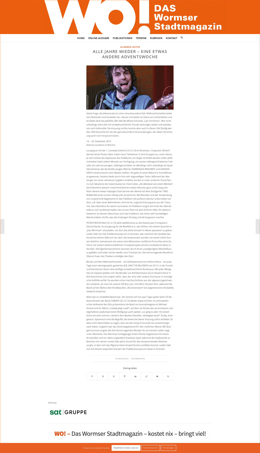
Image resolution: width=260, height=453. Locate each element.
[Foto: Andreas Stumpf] (130, 87)
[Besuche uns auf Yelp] (168, 376)
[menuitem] (80, 38)
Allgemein (125, 47)
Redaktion (140, 358)
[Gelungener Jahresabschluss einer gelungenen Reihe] (2, 226)
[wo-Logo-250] (130, 17)
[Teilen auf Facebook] (92, 376)
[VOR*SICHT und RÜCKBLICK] (258, 226)
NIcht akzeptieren (150, 448)
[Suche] (181, 37)
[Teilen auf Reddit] (146, 376)
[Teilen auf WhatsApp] (113, 376)
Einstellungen (168, 448)
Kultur (136, 47)
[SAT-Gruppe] (68, 412)
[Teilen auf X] (103, 376)
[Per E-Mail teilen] (157, 376)
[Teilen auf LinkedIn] (135, 376)
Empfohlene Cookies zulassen (126, 448)
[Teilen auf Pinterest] (124, 376)
